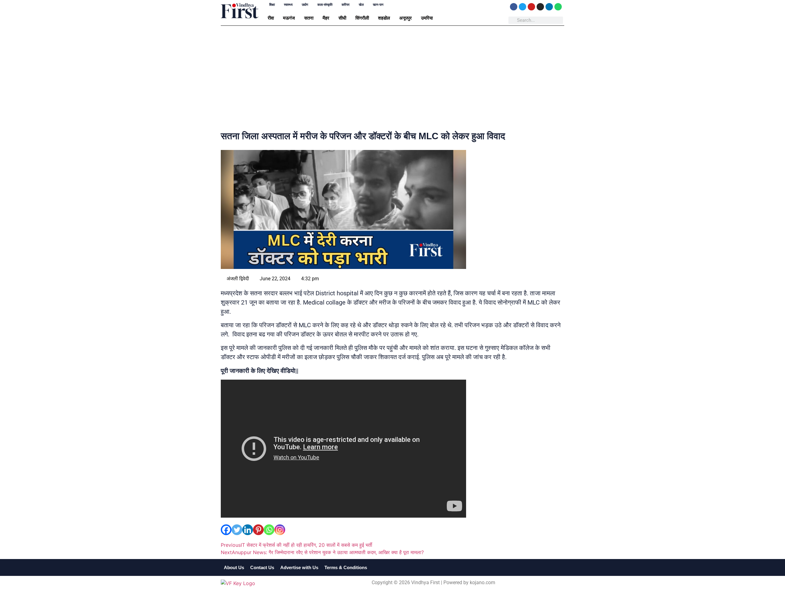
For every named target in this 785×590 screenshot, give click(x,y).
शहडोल (384, 18)
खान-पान (378, 4)
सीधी (342, 18)
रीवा (271, 18)
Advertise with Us (299, 567)
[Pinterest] (258, 529)
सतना (308, 18)
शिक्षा (272, 4)
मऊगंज (289, 18)
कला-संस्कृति (324, 4)
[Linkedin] (549, 6)
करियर (346, 4)
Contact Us (262, 567)
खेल (361, 4)
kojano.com (482, 582)
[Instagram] (540, 6)
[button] (272, 18)
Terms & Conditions (345, 567)
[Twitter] (522, 6)
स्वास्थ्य (288, 4)
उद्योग (305, 4)
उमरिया (427, 18)
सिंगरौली (362, 18)
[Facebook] (513, 6)
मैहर (326, 18)
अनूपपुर (405, 18)
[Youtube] (531, 6)
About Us (234, 567)
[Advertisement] (392, 79)
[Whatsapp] (558, 6)
